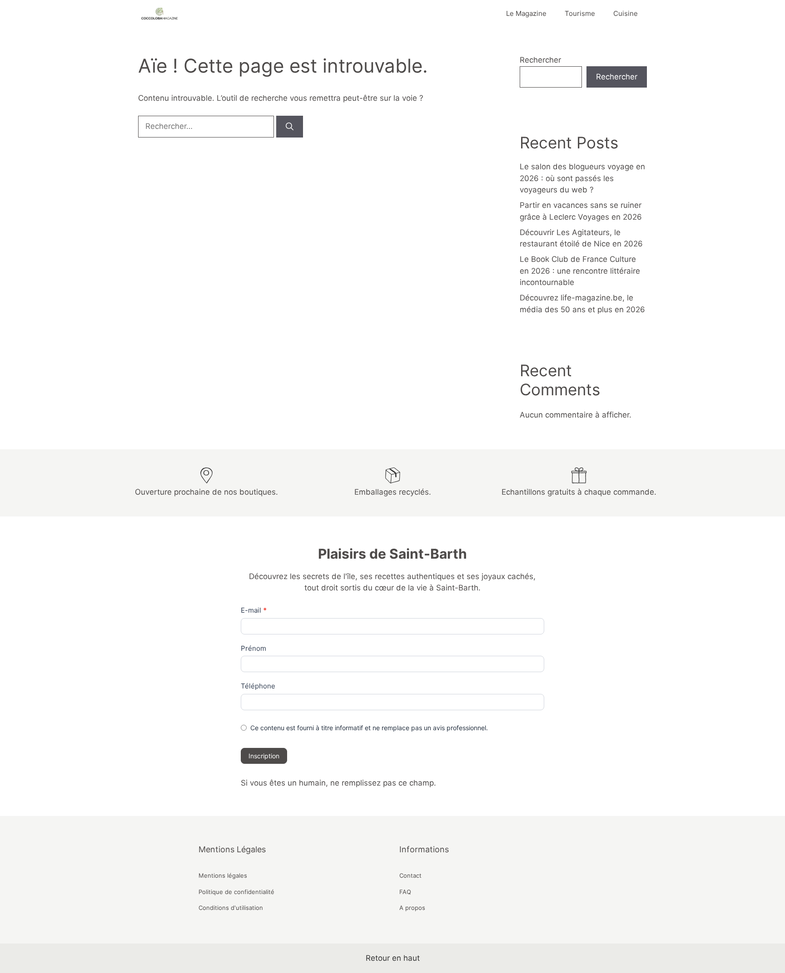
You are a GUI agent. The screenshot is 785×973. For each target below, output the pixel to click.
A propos (412, 907)
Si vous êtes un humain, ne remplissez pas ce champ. (338, 782)
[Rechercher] (289, 127)
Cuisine (625, 13)
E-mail (254, 610)
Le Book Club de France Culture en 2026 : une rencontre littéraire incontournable (580, 271)
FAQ (405, 891)
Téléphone (258, 686)
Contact (410, 875)
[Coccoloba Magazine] (158, 13)
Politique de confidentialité (236, 891)
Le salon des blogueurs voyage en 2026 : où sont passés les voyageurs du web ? (582, 178)
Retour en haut (393, 958)
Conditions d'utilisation (231, 907)
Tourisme (580, 13)
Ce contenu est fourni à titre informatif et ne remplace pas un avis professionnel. (369, 728)
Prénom (253, 648)
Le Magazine (526, 13)
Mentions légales (223, 875)
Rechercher (540, 59)
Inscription (263, 756)
